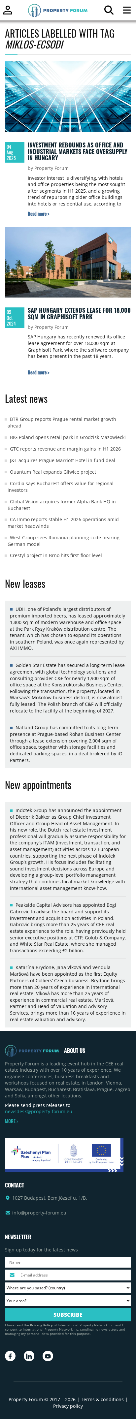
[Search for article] (109, 12)
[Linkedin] (29, 1356)
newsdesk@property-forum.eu (38, 1111)
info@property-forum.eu (39, 1213)
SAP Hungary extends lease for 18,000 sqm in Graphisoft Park (79, 313)
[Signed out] (7, 13)
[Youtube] (48, 1356)
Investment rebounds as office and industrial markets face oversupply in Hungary (77, 151)
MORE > (11, 1121)
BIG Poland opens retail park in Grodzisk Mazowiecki (68, 437)
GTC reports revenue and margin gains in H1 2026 (65, 449)
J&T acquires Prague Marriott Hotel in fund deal (62, 460)
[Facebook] (10, 1356)
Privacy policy (68, 1406)
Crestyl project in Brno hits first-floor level (56, 555)
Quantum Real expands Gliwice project (53, 472)
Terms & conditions (102, 1399)
